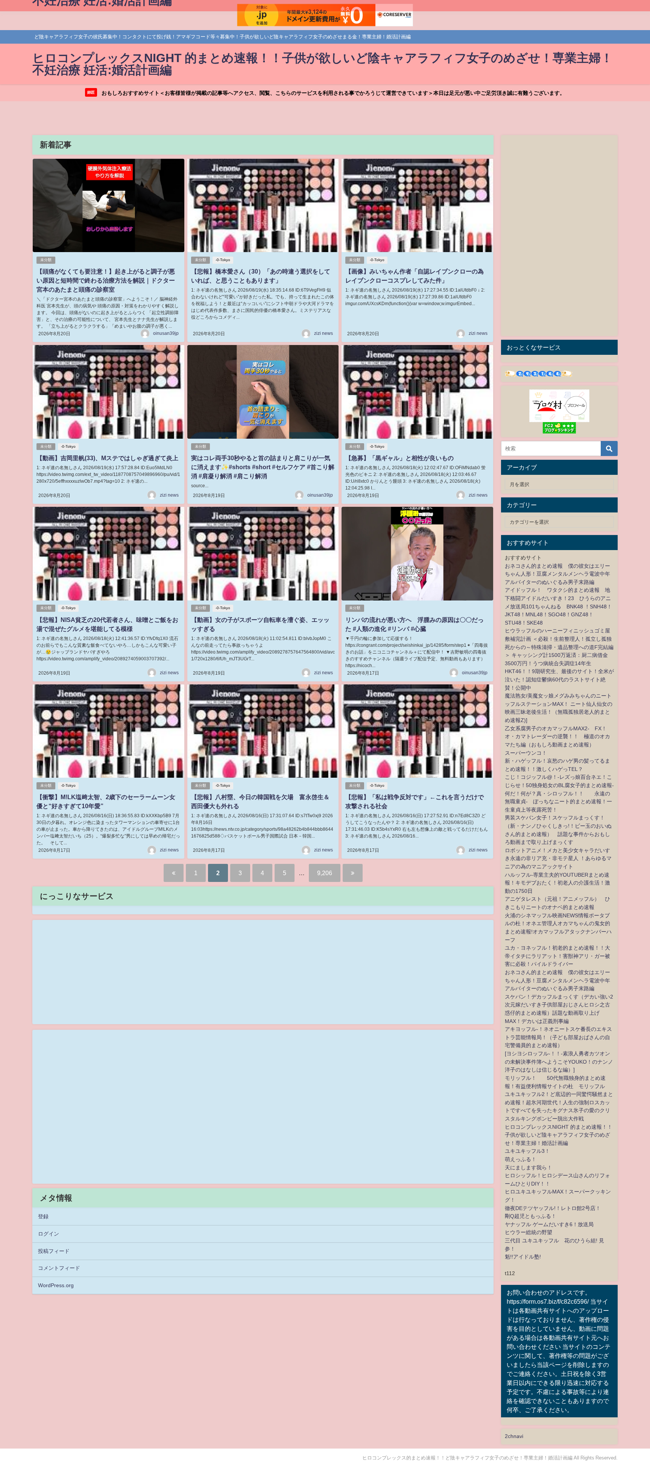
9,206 (324, 873)
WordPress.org (56, 1285)
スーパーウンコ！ (526, 753)
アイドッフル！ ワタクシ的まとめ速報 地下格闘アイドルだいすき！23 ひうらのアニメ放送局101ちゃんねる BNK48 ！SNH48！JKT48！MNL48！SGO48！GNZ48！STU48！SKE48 (558, 606)
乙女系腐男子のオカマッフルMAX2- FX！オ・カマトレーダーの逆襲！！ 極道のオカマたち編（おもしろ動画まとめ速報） (557, 736)
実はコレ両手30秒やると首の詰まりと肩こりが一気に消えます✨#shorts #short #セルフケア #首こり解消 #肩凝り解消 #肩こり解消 (262, 467)
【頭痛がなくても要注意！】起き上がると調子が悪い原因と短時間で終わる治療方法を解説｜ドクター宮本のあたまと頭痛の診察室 (105, 280)
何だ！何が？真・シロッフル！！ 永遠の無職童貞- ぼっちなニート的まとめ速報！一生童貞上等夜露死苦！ (558, 801)
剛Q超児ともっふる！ (530, 1216)
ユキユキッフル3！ (527, 1151)
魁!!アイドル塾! (523, 1256)
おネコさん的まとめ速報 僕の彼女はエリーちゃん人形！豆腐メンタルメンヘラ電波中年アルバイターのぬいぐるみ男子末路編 (557, 574)
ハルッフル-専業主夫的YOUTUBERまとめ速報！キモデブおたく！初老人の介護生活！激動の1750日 (557, 883)
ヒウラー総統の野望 (528, 1232)
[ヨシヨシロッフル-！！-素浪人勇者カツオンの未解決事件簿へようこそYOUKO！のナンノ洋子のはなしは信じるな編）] (559, 1061)
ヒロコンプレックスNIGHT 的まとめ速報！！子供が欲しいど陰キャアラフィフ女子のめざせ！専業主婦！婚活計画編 (558, 1135)
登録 (43, 1216)
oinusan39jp (166, 333)
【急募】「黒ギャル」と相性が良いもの (399, 458)
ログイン (48, 1233)
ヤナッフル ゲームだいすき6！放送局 (549, 1224)
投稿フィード (54, 1251)
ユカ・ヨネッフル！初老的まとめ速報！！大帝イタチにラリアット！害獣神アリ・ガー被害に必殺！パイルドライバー (557, 956)
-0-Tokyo (223, 259)
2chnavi (514, 1436)
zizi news (323, 333)
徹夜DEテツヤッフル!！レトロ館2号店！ (553, 1208)
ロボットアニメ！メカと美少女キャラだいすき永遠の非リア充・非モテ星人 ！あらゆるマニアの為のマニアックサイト (558, 858)
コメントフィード (59, 1268)
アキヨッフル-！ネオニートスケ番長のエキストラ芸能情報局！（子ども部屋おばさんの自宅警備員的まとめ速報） (558, 1037)
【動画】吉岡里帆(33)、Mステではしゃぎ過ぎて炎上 (107, 458)
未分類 (46, 259)
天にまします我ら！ (528, 1167)
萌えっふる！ (520, 1159)
